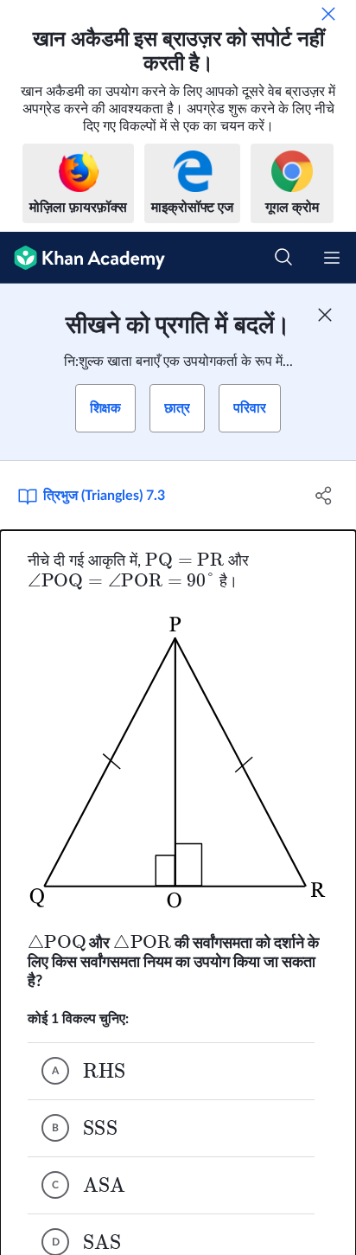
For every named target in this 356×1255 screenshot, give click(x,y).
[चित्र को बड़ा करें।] (178, 762)
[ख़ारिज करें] (328, 14)
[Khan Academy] (82, 258)
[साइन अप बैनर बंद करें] (325, 315)
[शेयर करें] (323, 495)
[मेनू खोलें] (331, 257)
